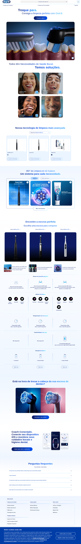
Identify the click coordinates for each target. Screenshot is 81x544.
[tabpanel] (40, 193)
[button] (40, 471)
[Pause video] (72, 58)
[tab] (35, 178)
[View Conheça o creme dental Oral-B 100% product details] (71, 182)
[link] (40, 208)
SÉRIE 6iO (53, 152)
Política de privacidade (38, 538)
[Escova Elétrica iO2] (15, 247)
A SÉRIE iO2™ (10, 152)
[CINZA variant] (51, 154)
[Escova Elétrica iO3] (40, 247)
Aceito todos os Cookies (66, 533)
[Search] (78, 1)
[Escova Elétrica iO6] (65, 247)
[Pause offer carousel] (66, 1)
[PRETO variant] (7, 154)
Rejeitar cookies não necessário (65, 537)
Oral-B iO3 (31, 152)
